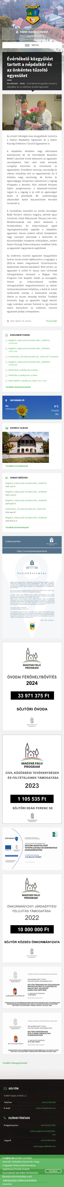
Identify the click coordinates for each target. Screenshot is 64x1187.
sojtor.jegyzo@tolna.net (44, 1146)
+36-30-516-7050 (48, 1125)
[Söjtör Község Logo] (34, 14)
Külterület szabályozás (19, 375)
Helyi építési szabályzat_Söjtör (23, 380)
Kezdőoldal (12, 83)
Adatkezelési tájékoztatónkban (20, 1180)
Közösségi (51, 320)
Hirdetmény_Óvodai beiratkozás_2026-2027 (29, 356)
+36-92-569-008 (48, 1102)
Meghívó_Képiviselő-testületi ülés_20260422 (29, 348)
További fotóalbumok (16, 466)
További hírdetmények (17, 527)
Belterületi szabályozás (19, 370)
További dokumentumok (18, 387)
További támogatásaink (14, 1063)
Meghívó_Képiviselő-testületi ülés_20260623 (26, 491)
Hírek (22, 83)
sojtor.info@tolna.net (45, 1108)
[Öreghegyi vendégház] (32, 447)
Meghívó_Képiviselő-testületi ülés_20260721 (29, 340)
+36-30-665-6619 (48, 1140)
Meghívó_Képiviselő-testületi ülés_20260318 (29, 361)
